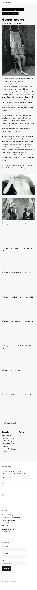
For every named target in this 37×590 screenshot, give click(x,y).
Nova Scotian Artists (8, 443)
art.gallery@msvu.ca (8, 529)
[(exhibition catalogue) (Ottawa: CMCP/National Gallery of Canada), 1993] (18, 404)
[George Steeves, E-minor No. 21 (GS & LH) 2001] (18, 331)
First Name (5, 547)
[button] (24, 2)
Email (3, 560)
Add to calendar (11, 423)
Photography (6, 446)
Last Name (5, 553)
